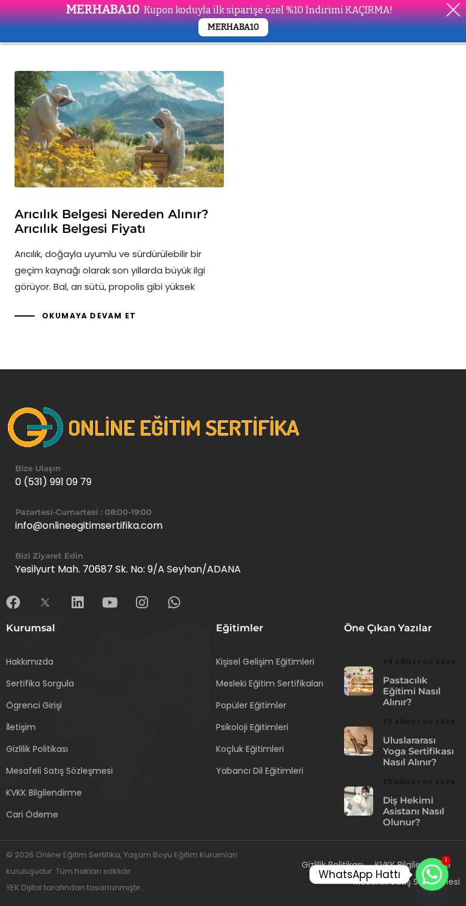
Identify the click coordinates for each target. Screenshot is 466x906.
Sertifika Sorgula (40, 683)
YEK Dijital (25, 887)
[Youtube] (109, 602)
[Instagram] (142, 602)
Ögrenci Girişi (34, 705)
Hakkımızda (29, 662)
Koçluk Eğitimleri (250, 749)
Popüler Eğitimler (251, 705)
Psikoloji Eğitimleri (252, 727)
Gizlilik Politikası (37, 749)
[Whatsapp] (174, 602)
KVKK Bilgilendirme (44, 793)
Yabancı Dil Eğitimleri (259, 771)
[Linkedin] (77, 602)
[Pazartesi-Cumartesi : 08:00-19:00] (233, 521)
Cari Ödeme (32, 814)
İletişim (21, 727)
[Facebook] (13, 602)
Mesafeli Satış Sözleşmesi (59, 771)
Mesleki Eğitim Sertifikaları (269, 683)
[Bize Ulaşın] (233, 477)
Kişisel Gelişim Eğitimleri (265, 662)
